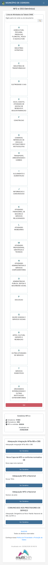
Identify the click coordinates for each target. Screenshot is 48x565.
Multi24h (24, 531)
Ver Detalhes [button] (24, 451)
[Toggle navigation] (43, 3)
